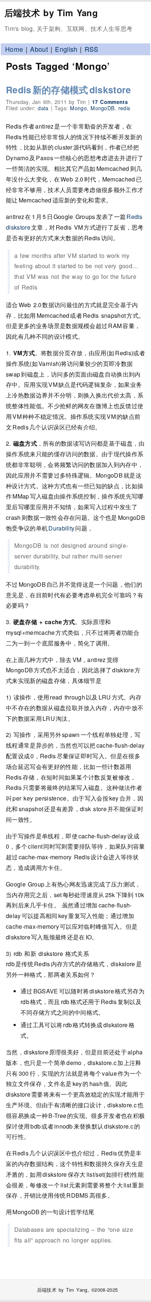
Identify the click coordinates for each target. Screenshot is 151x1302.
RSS (92, 49)
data (43, 108)
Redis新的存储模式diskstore (68, 89)
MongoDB (102, 108)
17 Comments (110, 101)
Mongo (78, 108)
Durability (61, 528)
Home (14, 49)
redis (124, 108)
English (66, 49)
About (39, 49)
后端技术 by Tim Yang (51, 12)
